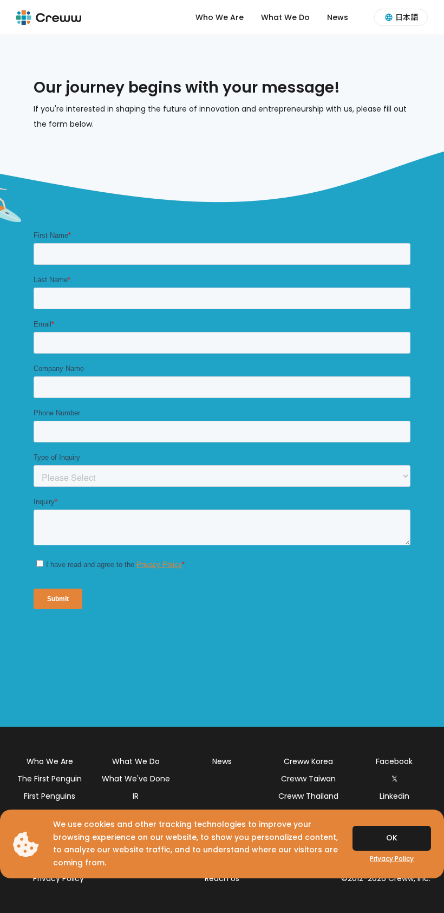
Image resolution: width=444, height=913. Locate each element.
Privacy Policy (58, 878)
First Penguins (49, 796)
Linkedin (394, 796)
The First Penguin (49, 778)
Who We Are (219, 17)
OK (391, 837)
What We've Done (136, 778)
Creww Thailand (308, 796)
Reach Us (222, 878)
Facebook (394, 761)
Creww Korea (308, 761)
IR (136, 796)
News (337, 17)
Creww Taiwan (308, 778)
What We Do (285, 17)
